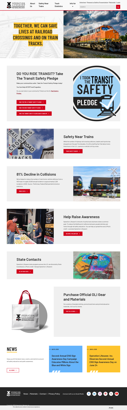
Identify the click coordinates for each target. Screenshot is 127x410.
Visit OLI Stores (71, 311)
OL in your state (24, 271)
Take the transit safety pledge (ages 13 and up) (33, 113)
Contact (43, 394)
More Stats (22, 191)
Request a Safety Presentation (97, 2)
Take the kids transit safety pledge (30, 108)
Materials (112, 2)
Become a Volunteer (72, 234)
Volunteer (82, 2)
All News (12, 370)
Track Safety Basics (72, 151)
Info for (73, 3)
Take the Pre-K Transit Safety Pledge (30, 102)
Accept (111, 407)
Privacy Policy (54, 394)
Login (118, 2)
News (26, 394)
